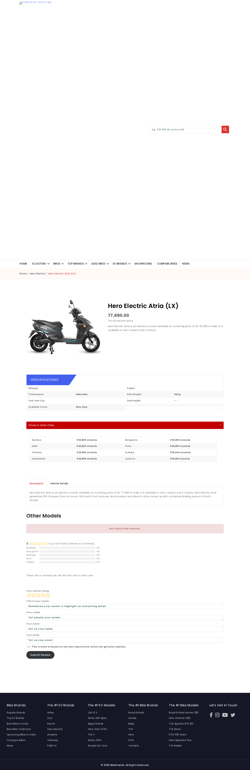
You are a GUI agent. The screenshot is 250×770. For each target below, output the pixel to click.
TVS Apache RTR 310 (181, 723)
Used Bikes (98, 263)
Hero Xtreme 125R (179, 718)
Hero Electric (37, 273)
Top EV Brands (15, 718)
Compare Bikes (16, 740)
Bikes (56, 263)
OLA (49, 718)
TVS (130, 729)
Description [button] (37, 483)
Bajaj (131, 723)
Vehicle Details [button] (59, 483)
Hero (131, 734)
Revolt (51, 723)
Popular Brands (16, 712)
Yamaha (133, 745)
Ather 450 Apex (97, 718)
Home (23, 263)
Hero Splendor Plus (180, 740)
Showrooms (143, 263)
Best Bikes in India (17, 723)
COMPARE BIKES (167, 263)
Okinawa (52, 740)
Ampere (52, 734)
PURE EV (51, 745)
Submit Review (40, 655)
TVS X (91, 734)
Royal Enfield (136, 712)
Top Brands (76, 263)
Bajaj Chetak (95, 723)
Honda (132, 718)
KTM (131, 740)
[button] (48, 263)
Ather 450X (95, 740)
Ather (50, 712)
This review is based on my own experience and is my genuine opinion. (79, 646)
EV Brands (120, 263)
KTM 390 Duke (177, 734)
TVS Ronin (175, 729)
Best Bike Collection (19, 729)
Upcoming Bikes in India (21, 734)
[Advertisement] (162, 343)
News (186, 263)
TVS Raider (175, 745)
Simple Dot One (97, 745)
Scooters (39, 263)
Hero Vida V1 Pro (97, 729)
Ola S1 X (92, 712)
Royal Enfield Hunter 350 (183, 712)
